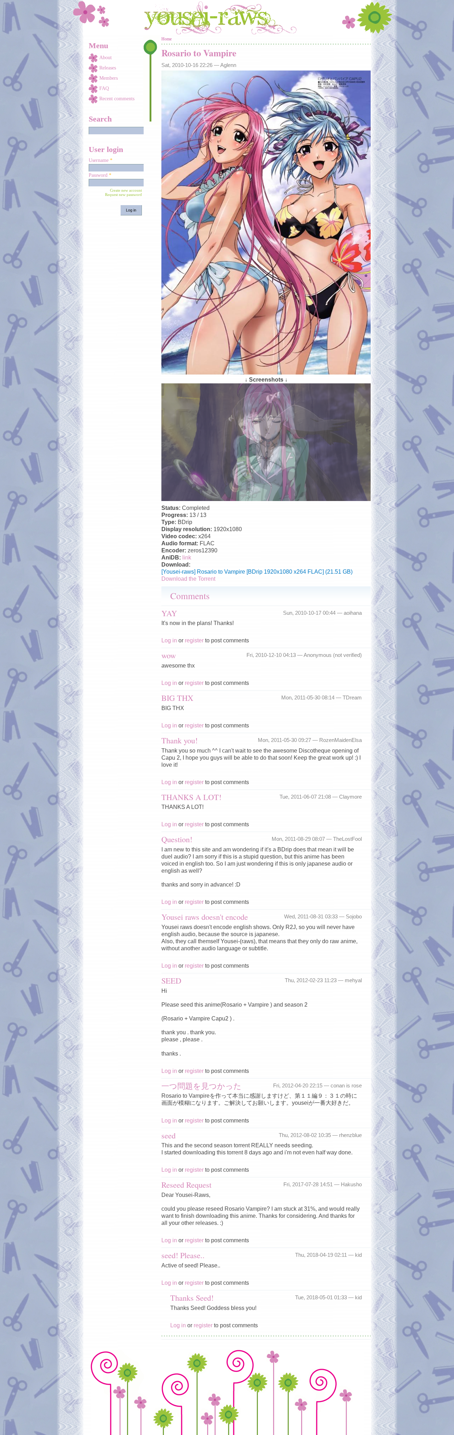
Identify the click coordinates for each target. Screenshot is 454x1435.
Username (100, 160)
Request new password (123, 194)
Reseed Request (186, 1184)
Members (108, 78)
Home (166, 38)
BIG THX (177, 697)
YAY (169, 613)
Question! (176, 839)
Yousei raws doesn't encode (204, 916)
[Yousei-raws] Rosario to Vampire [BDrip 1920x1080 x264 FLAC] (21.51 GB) (257, 572)
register (194, 640)
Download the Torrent (188, 579)
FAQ (104, 88)
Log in (169, 640)
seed (168, 1135)
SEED (171, 980)
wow (168, 655)
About (105, 57)
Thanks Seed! (192, 1297)
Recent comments (116, 98)
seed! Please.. (183, 1255)
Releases (107, 68)
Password (100, 175)
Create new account (126, 190)
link (186, 558)
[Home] (227, 17)
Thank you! (179, 740)
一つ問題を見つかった (201, 1085)
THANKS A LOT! (191, 797)
